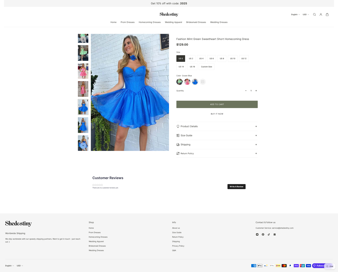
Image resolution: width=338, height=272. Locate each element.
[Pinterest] (263, 234)
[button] (236, 186)
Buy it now (217, 114)
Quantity (180, 90)
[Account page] (321, 14)
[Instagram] (257, 234)
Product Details (189, 126)
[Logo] (169, 14)
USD (19, 265)
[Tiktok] (269, 234)
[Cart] (327, 14)
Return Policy (187, 153)
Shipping (185, 144)
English (8, 265)
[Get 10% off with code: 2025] (169, 3)
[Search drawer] (314, 14)
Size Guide (186, 135)
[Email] (275, 234)
